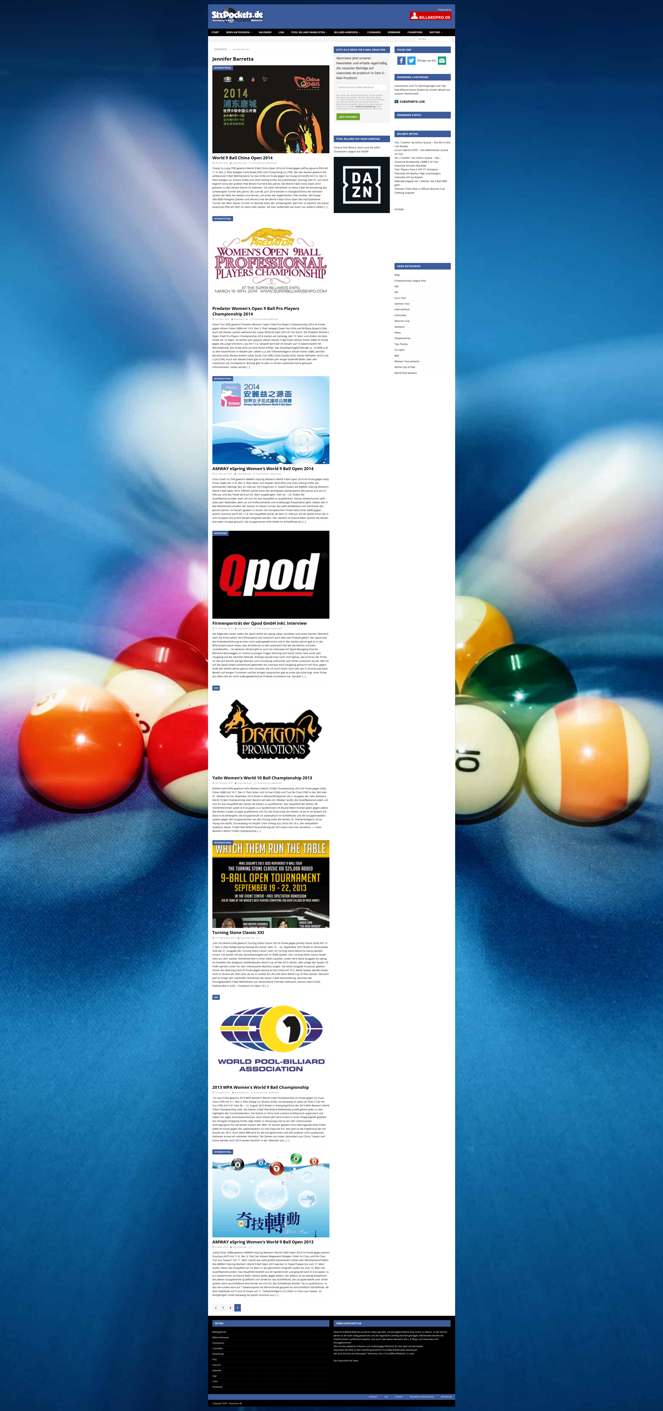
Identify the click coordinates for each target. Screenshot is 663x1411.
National (399, 326)
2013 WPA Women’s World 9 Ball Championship (260, 1087)
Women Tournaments (407, 361)
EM (396, 292)
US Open (400, 349)
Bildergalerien (219, 1331)
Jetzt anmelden (348, 116)
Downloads (218, 1353)
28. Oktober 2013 (224, 783)
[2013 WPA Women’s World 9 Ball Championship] (270, 1039)
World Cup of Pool (405, 367)
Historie (216, 1364)
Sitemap (399, 1396)
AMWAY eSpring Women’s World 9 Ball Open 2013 (263, 1242)
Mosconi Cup (402, 321)
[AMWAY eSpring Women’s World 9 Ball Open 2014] (270, 420)
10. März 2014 (222, 319)
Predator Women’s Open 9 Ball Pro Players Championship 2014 (255, 311)
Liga (281, 32)
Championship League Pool (410, 280)
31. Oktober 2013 (224, 628)
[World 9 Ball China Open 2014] (270, 109)
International (402, 309)
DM (396, 286)
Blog (397, 274)
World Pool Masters (406, 373)
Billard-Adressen (346, 32)
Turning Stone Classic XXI (238, 932)
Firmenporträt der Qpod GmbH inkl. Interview (259, 623)
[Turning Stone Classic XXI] (270, 884)
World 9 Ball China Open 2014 (242, 158)
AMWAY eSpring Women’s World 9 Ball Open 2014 (263, 468)
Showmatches (403, 338)
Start (215, 32)
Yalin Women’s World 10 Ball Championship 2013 (262, 778)
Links (215, 1381)
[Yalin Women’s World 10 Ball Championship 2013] (270, 729)
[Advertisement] (423, 232)
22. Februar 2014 (223, 473)
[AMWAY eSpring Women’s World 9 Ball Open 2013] (270, 1193)
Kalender (265, 32)
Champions (414, 32)
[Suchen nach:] (433, 38)
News (398, 332)
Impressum (446, 1396)
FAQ (214, 1359)
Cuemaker (374, 32)
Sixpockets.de (239, 162)
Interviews (400, 315)
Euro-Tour (400, 298)
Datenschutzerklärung (365, 106)
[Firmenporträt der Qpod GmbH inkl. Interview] (270, 575)
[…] (326, 207)
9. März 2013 (221, 1247)
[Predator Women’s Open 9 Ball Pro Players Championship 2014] (270, 260)
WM (397, 355)
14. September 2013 (225, 937)
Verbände (394, 32)
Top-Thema (401, 344)
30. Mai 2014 (221, 162)
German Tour (402, 303)
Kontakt (373, 1396)
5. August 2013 (222, 1092)
